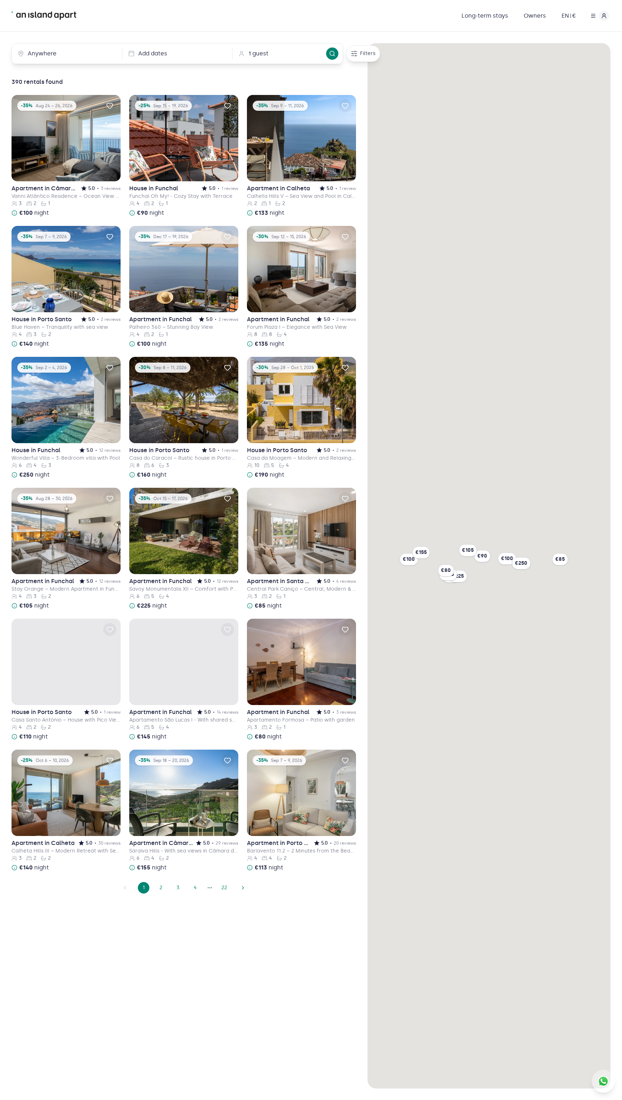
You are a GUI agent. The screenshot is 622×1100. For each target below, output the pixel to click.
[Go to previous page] (125, 888)
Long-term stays (484, 15)
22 (224, 888)
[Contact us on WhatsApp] (603, 1081)
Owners (535, 15)
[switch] (109, 105)
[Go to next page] (243, 888)
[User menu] (598, 15)
